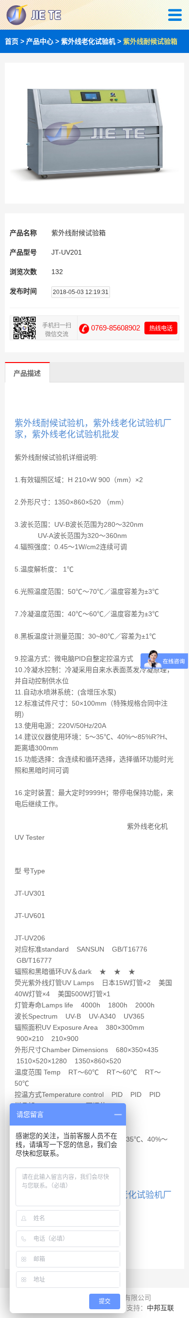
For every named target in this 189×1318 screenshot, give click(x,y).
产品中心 (39, 41)
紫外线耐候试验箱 (150, 41)
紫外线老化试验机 (88, 41)
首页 (11, 41)
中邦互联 (160, 1308)
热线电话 (161, 328)
